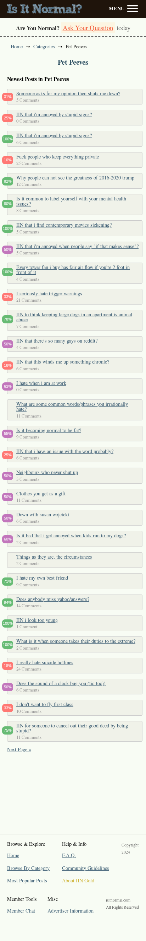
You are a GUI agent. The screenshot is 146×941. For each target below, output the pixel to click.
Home (17, 46)
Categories (44, 46)
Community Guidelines (85, 868)
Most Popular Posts (27, 880)
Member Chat (21, 910)
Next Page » (19, 749)
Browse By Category (28, 868)
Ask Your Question (88, 27)
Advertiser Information (70, 910)
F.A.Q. (69, 855)
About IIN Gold (78, 880)
